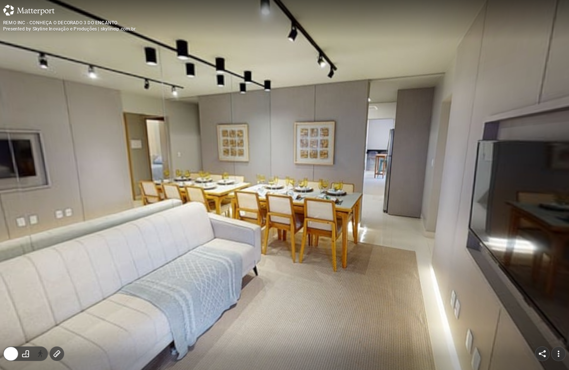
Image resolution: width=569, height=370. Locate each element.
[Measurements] (57, 353)
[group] (25, 353)
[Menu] (558, 353)
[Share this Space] (542, 353)
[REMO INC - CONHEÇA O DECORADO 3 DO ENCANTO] (284, 185)
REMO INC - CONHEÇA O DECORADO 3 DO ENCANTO (60, 23)
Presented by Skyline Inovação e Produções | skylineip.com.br (69, 29)
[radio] (10, 354)
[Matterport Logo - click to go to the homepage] (29, 10)
